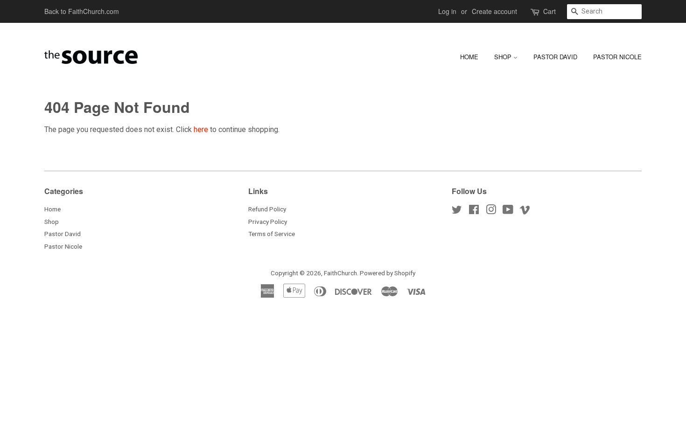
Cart (549, 11)
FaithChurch (340, 273)
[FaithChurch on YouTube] (508, 211)
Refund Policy (267, 209)
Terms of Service (271, 233)
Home (469, 56)
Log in (447, 11)
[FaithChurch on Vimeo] (525, 211)
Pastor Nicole (617, 56)
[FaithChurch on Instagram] (491, 211)
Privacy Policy (267, 221)
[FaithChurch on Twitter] (457, 211)
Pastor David (555, 56)
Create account (494, 11)
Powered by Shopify (387, 273)
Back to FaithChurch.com (81, 11)
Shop (503, 56)
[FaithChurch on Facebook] (474, 211)
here (201, 129)
